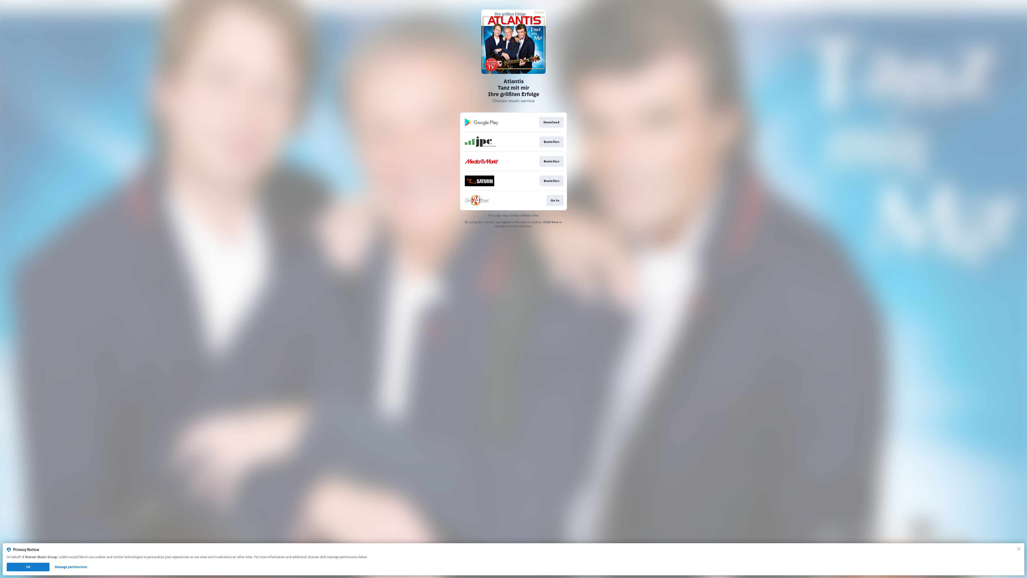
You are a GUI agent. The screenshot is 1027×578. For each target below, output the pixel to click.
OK (28, 567)
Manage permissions (71, 567)
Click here (550, 222)
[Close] (1018, 549)
